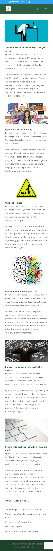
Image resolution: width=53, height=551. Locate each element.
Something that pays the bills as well (23, 509)
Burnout (8, 58)
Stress (33, 68)
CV (34, 460)
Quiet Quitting (24, 68)
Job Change (20, 384)
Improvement (27, 213)
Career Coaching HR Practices (25, 58)
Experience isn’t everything (18, 129)
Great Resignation (24, 65)
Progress (21, 220)
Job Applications (21, 140)
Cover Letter (27, 460)
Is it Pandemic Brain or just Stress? (22, 291)
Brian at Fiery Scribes (32, 543)
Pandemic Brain (11, 68)
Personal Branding (12, 143)
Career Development (32, 136)
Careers (18, 213)
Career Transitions (24, 61)
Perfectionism (10, 220)
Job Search (36, 65)
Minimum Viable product (27, 217)
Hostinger (32, 547)
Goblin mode (10, 65)
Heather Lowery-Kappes (17, 54)
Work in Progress (13, 203)
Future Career (38, 61)
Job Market (33, 140)
